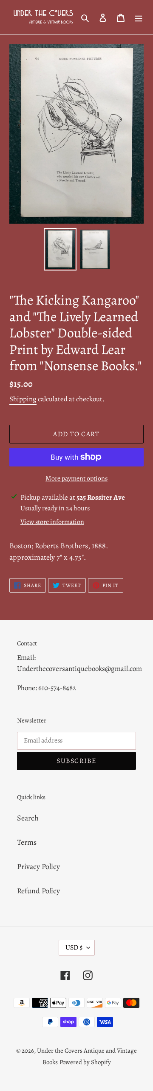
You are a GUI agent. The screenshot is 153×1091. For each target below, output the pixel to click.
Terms (27, 842)
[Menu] (138, 17)
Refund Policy (38, 891)
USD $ (73, 947)
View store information (52, 522)
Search (28, 818)
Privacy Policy (38, 866)
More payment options (76, 478)
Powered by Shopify (85, 1062)
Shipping (23, 399)
